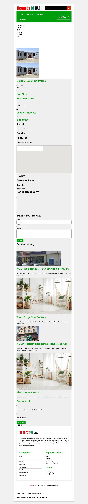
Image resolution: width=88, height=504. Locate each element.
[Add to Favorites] (17, 116)
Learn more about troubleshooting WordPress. (31, 497)
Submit (20, 240)
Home (22, 14)
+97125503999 (21, 417)
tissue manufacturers (24, 142)
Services (23, 19)
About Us (30, 14)
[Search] (69, 8)
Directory (40, 14)
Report (21, 422)
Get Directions (21, 106)
